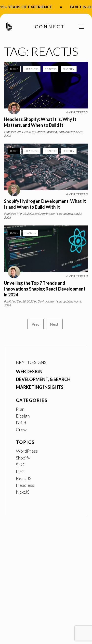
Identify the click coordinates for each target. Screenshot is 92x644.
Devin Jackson (46, 301)
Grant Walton (46, 213)
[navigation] (79, 26)
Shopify (69, 69)
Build (14, 69)
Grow (21, 429)
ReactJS (50, 69)
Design (23, 416)
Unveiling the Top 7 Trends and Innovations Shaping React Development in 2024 (44, 288)
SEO (20, 464)
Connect (50, 26)
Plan (20, 409)
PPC (20, 471)
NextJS (22, 492)
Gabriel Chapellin (46, 132)
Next (54, 324)
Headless (32, 69)
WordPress (27, 451)
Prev (35, 324)
